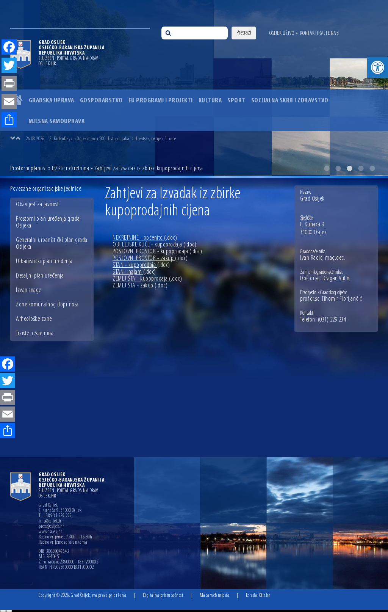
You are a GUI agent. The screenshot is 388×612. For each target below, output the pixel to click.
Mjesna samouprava (57, 121)
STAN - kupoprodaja (141, 265)
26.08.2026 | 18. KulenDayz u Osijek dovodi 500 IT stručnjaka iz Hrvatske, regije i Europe (101, 139)
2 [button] (338, 168)
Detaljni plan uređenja (40, 276)
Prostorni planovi (28, 168)
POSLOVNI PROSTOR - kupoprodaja (157, 251)
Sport (236, 100)
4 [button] (361, 168)
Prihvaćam (3, 611)
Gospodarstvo (101, 100)
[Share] (7, 431)
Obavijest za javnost (37, 204)
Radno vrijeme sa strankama (63, 542)
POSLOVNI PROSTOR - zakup (150, 258)
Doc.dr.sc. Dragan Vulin (325, 278)
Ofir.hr (265, 595)
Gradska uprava (51, 100)
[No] (9, 611)
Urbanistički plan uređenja (44, 261)
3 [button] (349, 168)
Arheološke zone (34, 319)
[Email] (7, 414)
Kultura (210, 100)
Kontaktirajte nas (319, 33)
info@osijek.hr (51, 521)
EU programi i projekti (160, 100)
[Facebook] (7, 364)
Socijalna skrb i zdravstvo (290, 100)
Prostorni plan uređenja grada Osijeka (48, 222)
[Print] (7, 398)
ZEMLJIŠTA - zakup (140, 285)
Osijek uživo (281, 33)
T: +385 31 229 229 (55, 516)
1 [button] (326, 168)
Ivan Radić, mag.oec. (322, 258)
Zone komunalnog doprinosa (47, 304)
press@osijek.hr (51, 526)
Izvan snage (28, 290)
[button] (377, 67)
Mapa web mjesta (215, 595)
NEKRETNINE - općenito (145, 238)
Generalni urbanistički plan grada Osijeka (52, 244)
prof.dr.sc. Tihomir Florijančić (331, 299)
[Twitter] (7, 381)
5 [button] (372, 168)
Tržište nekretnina (70, 168)
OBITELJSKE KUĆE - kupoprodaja (154, 245)
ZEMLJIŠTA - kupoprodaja (147, 279)
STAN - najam (134, 272)
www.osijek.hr (51, 532)
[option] (194, 88)
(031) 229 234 (332, 320)
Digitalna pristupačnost (163, 595)
